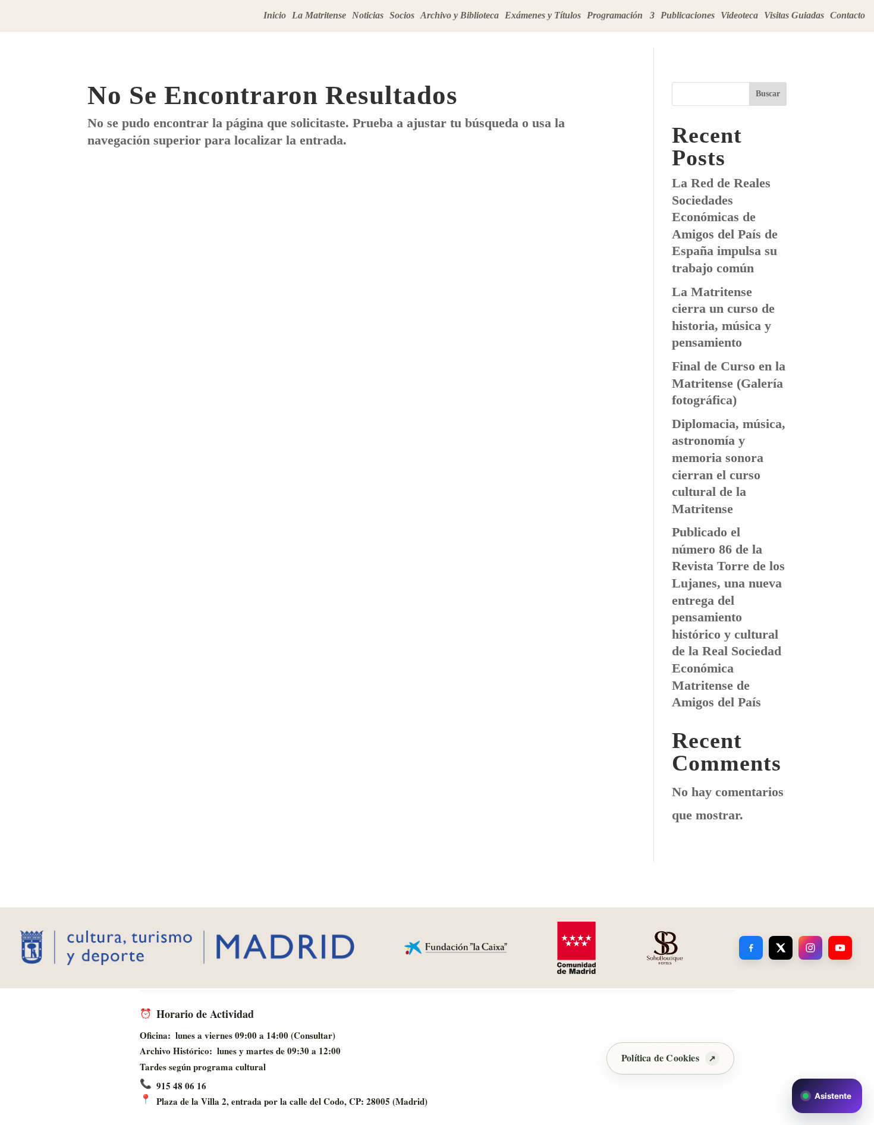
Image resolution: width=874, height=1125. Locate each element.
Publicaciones (688, 15)
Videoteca (739, 15)
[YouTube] (840, 948)
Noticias (367, 15)
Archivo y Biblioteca (459, 15)
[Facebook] (751, 948)
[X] (781, 948)
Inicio (274, 15)
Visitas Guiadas (794, 15)
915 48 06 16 (181, 1085)
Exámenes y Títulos (543, 15)
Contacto (847, 15)
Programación (615, 15)
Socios (401, 15)
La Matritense (319, 15)
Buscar (768, 93)
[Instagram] (810, 948)
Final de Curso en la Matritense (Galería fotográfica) (728, 383)
